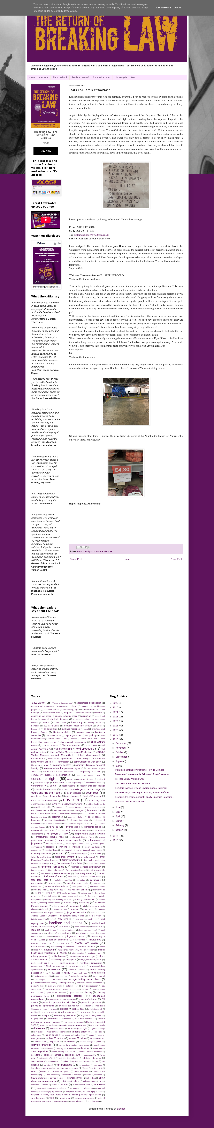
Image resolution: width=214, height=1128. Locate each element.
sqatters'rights (90, 1055)
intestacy (75, 909)
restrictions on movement (73, 1025)
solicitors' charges (52, 1055)
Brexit (99, 726)
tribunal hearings (74, 1078)
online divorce (97, 972)
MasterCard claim (86, 943)
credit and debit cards (95, 804)
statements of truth (47, 1058)
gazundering (37, 883)
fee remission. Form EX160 (70, 863)
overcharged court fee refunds (49, 979)
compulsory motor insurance (58, 771)
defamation (57, 817)
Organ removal (98, 976)
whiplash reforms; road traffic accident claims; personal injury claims (66, 1095)
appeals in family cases (66, 716)
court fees (92, 792)
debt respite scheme (69, 814)
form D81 (72, 877)
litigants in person (76, 936)
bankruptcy (76, 722)
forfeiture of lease (53, 876)
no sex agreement (77, 966)
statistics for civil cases (69, 1058)
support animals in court (81, 1061)
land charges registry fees (87, 919)
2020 (116, 730)
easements (97, 830)
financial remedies (52, 866)
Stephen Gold (53, 1061)
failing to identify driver (41, 857)
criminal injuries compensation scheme (85, 807)
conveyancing (75, 782)
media (102, 947)
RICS (70, 1028)
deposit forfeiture (76, 817)
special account (72, 1055)
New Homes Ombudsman (91, 963)
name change (56, 959)
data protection (94, 810)
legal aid (35, 930)
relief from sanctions (84, 1019)
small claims (82, 1048)
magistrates (95, 939)
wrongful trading (77, 1101)
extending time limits (41, 853)
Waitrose (108, 551)
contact (70, 779)
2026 (116, 703)
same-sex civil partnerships (73, 1035)
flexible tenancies (62, 873)
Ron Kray (98, 1032)
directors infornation (79, 820)
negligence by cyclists (91, 959)
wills (51, 1098)
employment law (57, 833)
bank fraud (60, 722)
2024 (116, 712)
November (121, 747)
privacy (54, 1009)
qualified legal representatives (44, 1012)
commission (63, 762)
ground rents (55, 883)
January (120, 830)
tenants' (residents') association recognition (50, 1071)
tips (42, 1075)
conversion (58, 782)
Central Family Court (89, 739)
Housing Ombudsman (85, 899)
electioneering (37, 834)
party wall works (55, 986)
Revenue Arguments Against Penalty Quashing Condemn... (144, 797)
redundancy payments (65, 1015)
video (54, 1085)
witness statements (84, 1098)
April (118, 816)
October (120, 752)
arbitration (86, 716)
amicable (98, 713)
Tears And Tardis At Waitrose (130, 801)
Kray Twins (63, 919)
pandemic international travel (43, 983)
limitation (47, 936)
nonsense (98, 551)
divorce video (73, 826)
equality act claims (54, 843)
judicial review (95, 916)
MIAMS (63, 953)
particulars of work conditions (89, 983)
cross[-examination (40, 810)
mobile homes (58, 956)
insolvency (84, 902)
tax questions (84, 1065)
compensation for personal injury (62, 768)
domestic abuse (92, 826)
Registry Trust (37, 1019)
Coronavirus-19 (38, 786)
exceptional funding (93, 847)
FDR (51, 863)
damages (79, 810)
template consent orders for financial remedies (54, 1068)
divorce (53, 826)
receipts (45, 1015)
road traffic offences (79, 1032)
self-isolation (40, 1041)
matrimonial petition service (62, 947)
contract (101, 779)
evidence (75, 847)
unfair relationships (70, 1081)
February (120, 825)
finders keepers (37, 870)
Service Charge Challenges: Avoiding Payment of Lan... (142, 792)
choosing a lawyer (50, 745)
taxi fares (98, 1065)
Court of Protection (92, 796)
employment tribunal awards (90, 833)
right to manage (98, 1028)
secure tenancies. (97, 1038)
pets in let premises (56, 992)
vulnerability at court (81, 1085)
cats (66, 739)
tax (96, 1061)
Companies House (40, 765)
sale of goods (51, 1035)
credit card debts (42, 807)
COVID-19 (71, 800)
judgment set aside (76, 912)
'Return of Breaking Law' (62, 703)
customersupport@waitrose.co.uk (91, 234)
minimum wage (94, 953)
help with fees (56, 890)
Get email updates (101, 77)
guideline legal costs (77, 883)
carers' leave (54, 739)
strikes (65, 1061)
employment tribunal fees (50, 836)
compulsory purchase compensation (50, 775)
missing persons (39, 956)
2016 (116, 840)
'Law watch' (38, 702)
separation (54, 1041)
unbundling (91, 1078)
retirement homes (57, 1028)
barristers (35, 726)
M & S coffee (79, 940)
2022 (116, 721)
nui (47, 973)
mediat (37, 950)
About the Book (60, 77)
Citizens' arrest (91, 745)
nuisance (56, 973)
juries (52, 919)
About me (43, 77)
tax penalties (64, 1064)
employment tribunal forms (81, 837)
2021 (116, 725)
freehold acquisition (63, 880)
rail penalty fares (68, 1012)
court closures (74, 793)
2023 (116, 716)
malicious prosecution (41, 943)
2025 (116, 707)
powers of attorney (88, 999)
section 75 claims (77, 1038)
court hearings (72, 796)
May (118, 811)
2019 (116, 734)
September (122, 756)
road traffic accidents (56, 1032)
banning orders (94, 723)
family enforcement (86, 857)
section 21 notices (54, 1038)
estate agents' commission (77, 843)
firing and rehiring (55, 870)
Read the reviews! (80, 77)
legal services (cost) (88, 930)
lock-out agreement (58, 940)
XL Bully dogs (93, 1101)
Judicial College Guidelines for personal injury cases (57, 916)
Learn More (163, 7)
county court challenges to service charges (80, 789)
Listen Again (121, 77)
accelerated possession (88, 702)
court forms (36, 796)
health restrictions (97, 886)
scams (91, 1035)
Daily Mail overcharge (63, 810)
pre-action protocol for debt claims (60, 1002)
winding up (65, 1098)
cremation (60, 807)
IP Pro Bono (88, 909)
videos (64, 1084)
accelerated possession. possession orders (53, 706)
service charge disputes (90, 1041)
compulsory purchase (89, 771)
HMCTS (38, 893)
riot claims (38, 1032)
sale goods (36, 1035)
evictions (63, 847)
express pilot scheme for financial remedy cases (81, 850)
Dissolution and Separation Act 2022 (78, 823)
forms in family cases (90, 876)
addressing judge (70, 709)
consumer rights (85, 551)
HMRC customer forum (66, 893)
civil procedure (85, 748)
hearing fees (40, 890)
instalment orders (59, 906)
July (118, 766)
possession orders (69, 995)
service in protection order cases (74, 1045)
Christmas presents (71, 745)
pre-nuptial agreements (42, 1006)
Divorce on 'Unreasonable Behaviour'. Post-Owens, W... (142, 774)
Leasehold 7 (96, 927)
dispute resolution (52, 823)
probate (64, 1008)
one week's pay (80, 973)
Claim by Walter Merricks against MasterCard (71, 752)
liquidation (58, 936)
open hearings (61, 976)
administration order (51, 713)
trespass (98, 1075)
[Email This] (77, 547)
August (119, 761)
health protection (79, 886)
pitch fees (74, 992)
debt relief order (48, 814)
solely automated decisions (90, 1052)
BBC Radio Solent (51, 726)
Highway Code (98, 890)
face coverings (78, 853)
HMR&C (48, 893)
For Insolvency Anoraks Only (129, 778)
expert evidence (51, 850)
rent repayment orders (73, 1022)
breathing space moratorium (78, 726)
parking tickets (66, 982)
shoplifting (49, 1048)
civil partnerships (63, 748)
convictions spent (94, 783)
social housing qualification (63, 1052)
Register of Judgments (91, 1015)
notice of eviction (77, 970)
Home (32, 77)
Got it (177, 7)
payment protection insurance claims (61, 989)
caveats (74, 739)
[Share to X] (83, 547)
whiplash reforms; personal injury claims (84, 1091)
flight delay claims (83, 873)
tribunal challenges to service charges (47, 1078)
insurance (74, 906)
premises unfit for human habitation (75, 1006)
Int (84, 906)
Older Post (176, 559)
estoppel (50, 847)
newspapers (36, 966)
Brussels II (35, 729)
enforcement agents (70, 840)
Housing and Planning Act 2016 (57, 899)
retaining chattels (97, 1025)
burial (86, 729)
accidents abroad (51, 709)
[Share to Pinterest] (88, 547)
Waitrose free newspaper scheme (51, 1088)
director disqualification (55, 820)
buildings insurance (71, 729)
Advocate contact (83, 713)
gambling (81, 880)
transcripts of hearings (71, 1075)
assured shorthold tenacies (54, 719)
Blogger (121, 1108)
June (118, 807)
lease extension (81, 927)
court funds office (52, 796)
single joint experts (65, 1048)
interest (44, 909)
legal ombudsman (68, 930)
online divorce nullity (43, 976)
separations (69, 1041)
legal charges (50, 930)
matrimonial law (39, 946)
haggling (97, 883)
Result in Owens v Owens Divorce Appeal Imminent (141, 788)
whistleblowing (38, 1098)
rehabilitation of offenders (59, 1019)
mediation (49, 949)
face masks (95, 853)
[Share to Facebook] (86, 547)
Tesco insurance (81, 1071)
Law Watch (64, 926)
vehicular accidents (39, 1085)
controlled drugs (42, 783)
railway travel (85, 1012)
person (85, 989)
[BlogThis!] (80, 547)
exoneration (36, 850)
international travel (60, 909)
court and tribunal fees (45, 792)
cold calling (82, 758)
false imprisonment (64, 857)
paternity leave (72, 986)
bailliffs (46, 722)
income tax (69, 902)
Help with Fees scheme (78, 890)
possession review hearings (61, 999)
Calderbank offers (53, 735)
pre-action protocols (91, 1002)
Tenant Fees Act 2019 (92, 1068)
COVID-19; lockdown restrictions (67, 804)
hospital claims (50, 896)
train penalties (53, 1075)
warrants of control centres (81, 1088)
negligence (71, 959)
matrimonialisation (86, 946)
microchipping (78, 953)
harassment (36, 886)
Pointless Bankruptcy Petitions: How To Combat (139, 769)
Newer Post (76, 559)
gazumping (95, 880)
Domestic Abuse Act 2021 (42, 830)
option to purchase (79, 976)
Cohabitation (37, 758)
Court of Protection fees (44, 800)
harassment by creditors (56, 886)
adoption (68, 712)
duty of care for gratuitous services (73, 830)
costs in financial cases (46, 789)
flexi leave (45, 873)
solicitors (35, 1055)
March (119, 821)
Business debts (61, 732)
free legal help (39, 880)
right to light (81, 1028)
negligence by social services (43, 963)
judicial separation (39, 919)
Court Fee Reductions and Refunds (132, 783)
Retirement (39, 1028)
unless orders (89, 1081)
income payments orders (50, 903)
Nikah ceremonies (55, 966)
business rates (83, 732)
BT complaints (51, 729)
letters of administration (59, 933)
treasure (87, 1075)
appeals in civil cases (41, 716)
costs (53, 785)
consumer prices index (88, 775)
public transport (95, 1009)
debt (33, 813)
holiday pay (86, 893)
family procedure (71, 860)
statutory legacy (38, 1061)
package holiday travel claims (84, 979)
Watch (134, 77)
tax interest (48, 1065)
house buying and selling (73, 896)
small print (97, 1048)
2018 (116, 739)
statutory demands (92, 1058)
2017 (116, 835)
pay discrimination (90, 986)
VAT (100, 1081)
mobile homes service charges (82, 956)
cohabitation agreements (60, 758)
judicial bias (96, 912)
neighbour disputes (68, 963)
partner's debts (37, 986)
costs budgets (68, 786)
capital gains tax (73, 735)
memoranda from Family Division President (76, 950)
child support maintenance (73, 742)
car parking (91, 735)
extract (60, 853)
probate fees (78, 1009)
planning (88, 992)
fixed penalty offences (75, 870)
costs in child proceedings (92, 786)
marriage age (63, 943)
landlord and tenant (65, 923)
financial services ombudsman (86, 867)
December (121, 743)
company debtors (62, 765)
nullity (67, 972)
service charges (41, 1044)
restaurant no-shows (48, 1025)
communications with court (87, 762)
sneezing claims (39, 1051)
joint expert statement (53, 912)
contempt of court (85, 779)
